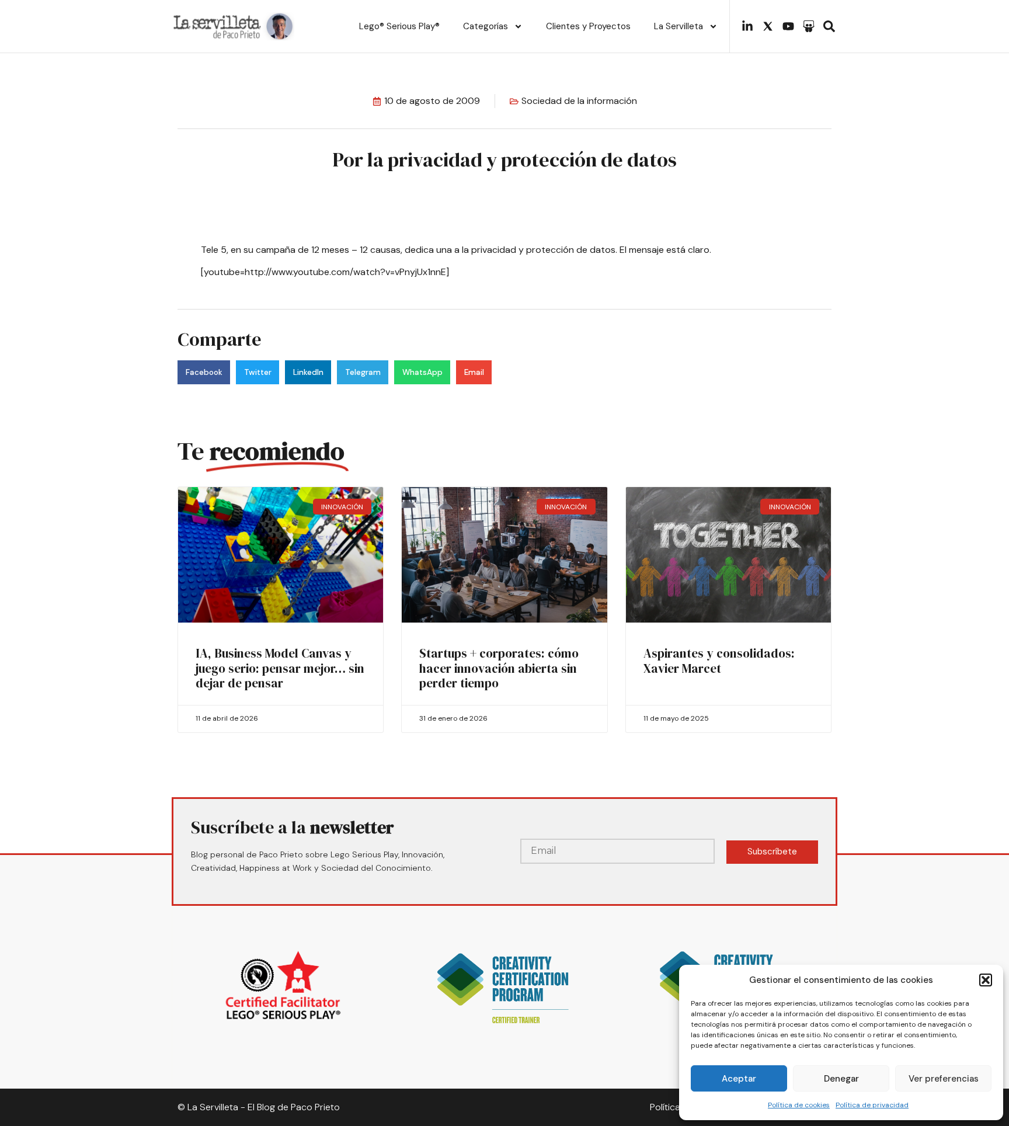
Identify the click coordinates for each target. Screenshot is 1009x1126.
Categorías (485, 26)
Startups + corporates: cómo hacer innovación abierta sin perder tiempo (499, 668)
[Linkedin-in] (747, 26)
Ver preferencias (944, 1079)
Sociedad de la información (579, 101)
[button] (985, 980)
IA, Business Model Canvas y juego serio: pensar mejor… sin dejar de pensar (280, 668)
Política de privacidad (872, 1105)
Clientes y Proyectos (588, 26)
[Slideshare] (809, 26)
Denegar (841, 1079)
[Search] (829, 26)
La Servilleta (678, 26)
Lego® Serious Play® (399, 26)
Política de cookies (799, 1105)
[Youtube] (788, 26)
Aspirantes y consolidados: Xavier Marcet (719, 660)
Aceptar (739, 1079)
